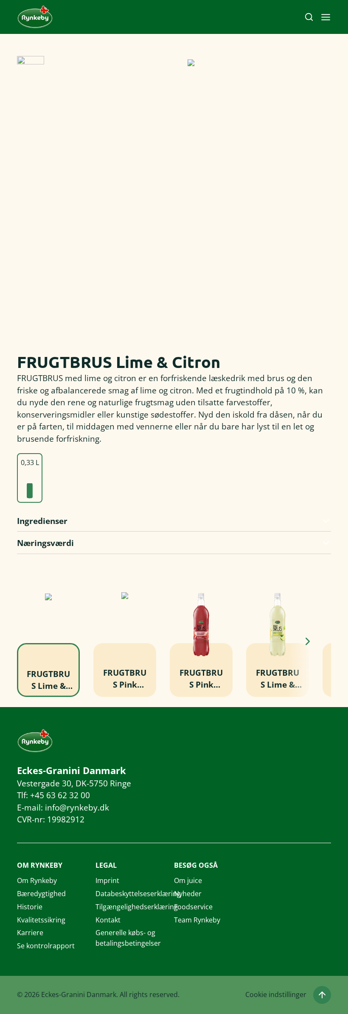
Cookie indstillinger (275, 994)
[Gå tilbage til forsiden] (35, 17)
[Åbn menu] (325, 17)
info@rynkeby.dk (77, 807)
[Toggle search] (309, 17)
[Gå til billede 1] (30, 69)
